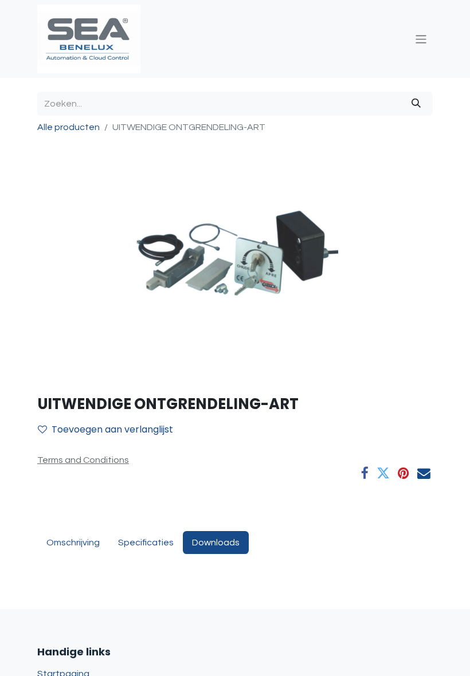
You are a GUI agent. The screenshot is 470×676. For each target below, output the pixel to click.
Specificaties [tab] (146, 542)
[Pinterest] (403, 473)
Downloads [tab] (216, 542)
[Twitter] (383, 473)
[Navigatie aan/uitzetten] (421, 38)
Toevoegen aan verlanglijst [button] (112, 429)
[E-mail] (423, 473)
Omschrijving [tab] (73, 542)
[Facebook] (365, 473)
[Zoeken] (416, 104)
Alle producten (68, 127)
